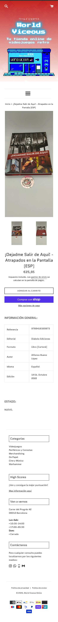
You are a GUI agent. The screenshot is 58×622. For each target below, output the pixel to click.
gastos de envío (39, 276)
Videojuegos (15, 446)
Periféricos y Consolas (20, 450)
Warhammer (15, 464)
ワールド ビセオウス (29, 19)
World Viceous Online (33, 593)
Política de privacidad (20, 588)
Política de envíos (39, 588)
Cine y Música (16, 460)
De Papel (13, 457)
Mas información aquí (20, 491)
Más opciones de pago (29, 305)
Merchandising (16, 453)
